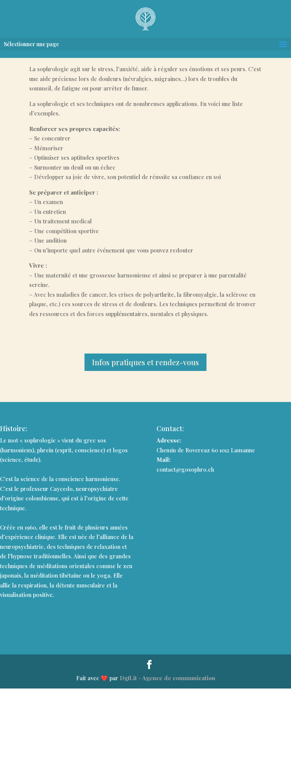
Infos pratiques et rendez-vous (145, 362)
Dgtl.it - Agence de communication (167, 678)
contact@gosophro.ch (185, 469)
